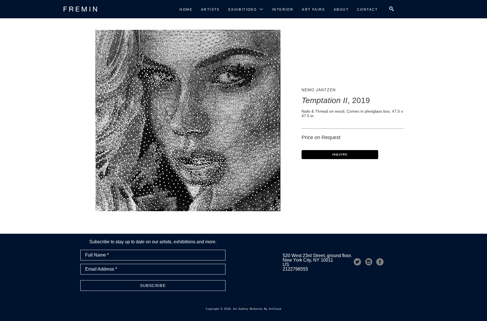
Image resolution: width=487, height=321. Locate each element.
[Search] (391, 8)
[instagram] (368, 262)
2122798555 (295, 269)
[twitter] (357, 262)
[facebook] (380, 262)
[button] (246, 9)
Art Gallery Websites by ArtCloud (257, 308)
